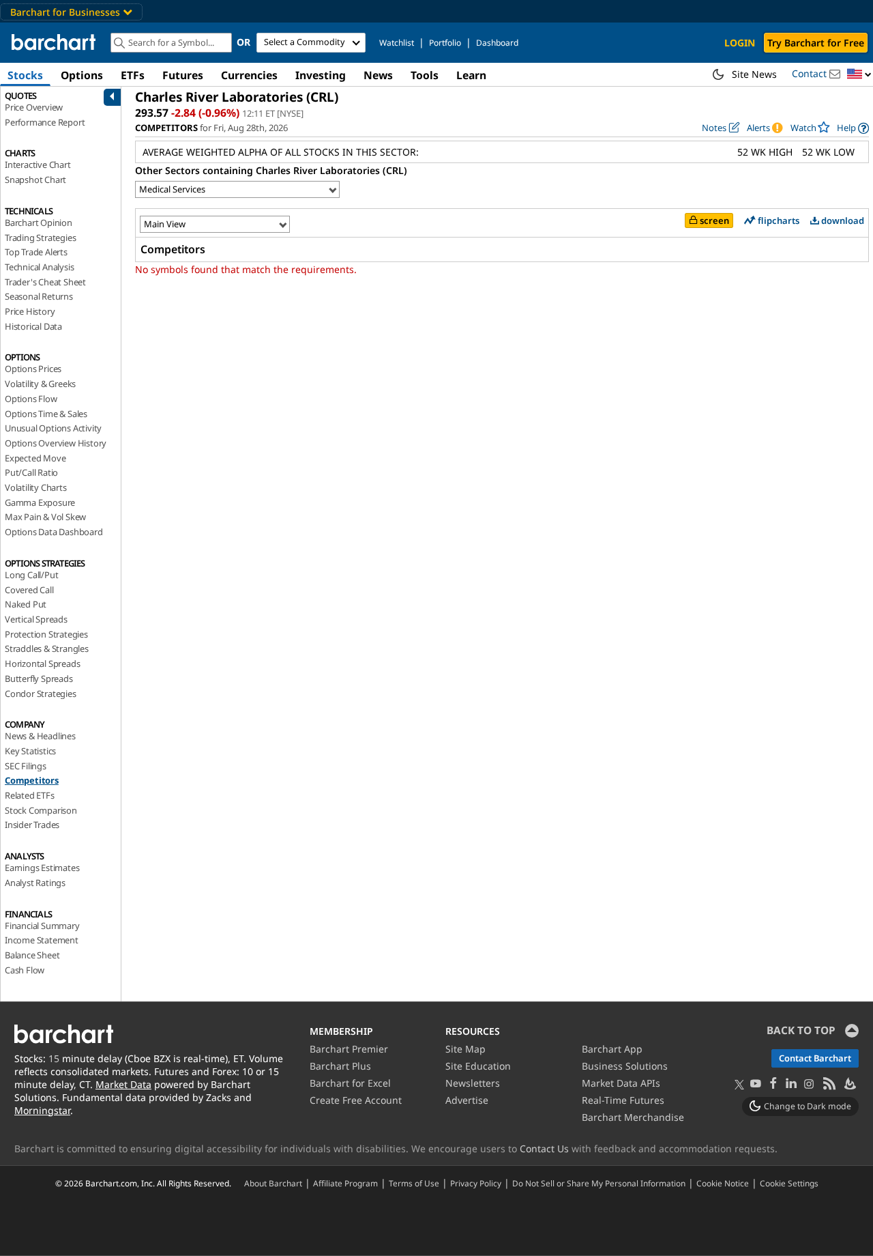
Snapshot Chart (35, 179)
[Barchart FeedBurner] (849, 1084)
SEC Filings (25, 766)
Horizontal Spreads (42, 663)
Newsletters (472, 1082)
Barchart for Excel (350, 1082)
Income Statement (41, 940)
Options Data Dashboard (54, 532)
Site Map (465, 1048)
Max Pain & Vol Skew (45, 517)
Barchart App (612, 1048)
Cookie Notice (722, 1183)
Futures (182, 75)
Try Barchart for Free (815, 42)
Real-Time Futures (623, 1100)
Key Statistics (30, 751)
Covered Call (29, 590)
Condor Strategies (40, 693)
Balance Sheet (32, 955)
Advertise (466, 1100)
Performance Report (45, 122)
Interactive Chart (38, 164)
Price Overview (34, 107)
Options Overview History (55, 443)
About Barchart (273, 1183)
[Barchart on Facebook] (773, 1084)
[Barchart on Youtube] (756, 1084)
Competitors (32, 780)
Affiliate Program (345, 1183)
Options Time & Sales (46, 414)
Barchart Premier (349, 1048)
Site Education (478, 1065)
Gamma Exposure (40, 502)
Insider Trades (32, 824)
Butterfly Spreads (39, 678)
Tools (425, 75)
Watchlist (396, 42)
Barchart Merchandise (633, 1117)
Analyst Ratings (35, 882)
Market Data (123, 1084)
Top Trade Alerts (36, 252)
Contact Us (544, 1148)
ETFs (133, 75)
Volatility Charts (36, 487)
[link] (853, 128)
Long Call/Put (31, 575)
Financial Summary (42, 925)
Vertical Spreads (36, 619)
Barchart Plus (340, 1065)
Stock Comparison (41, 810)
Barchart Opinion (38, 222)
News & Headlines (40, 736)
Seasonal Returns (39, 296)
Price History (30, 311)
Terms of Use (414, 1183)
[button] (859, 74)
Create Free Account (356, 1100)
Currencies (249, 75)
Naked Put (25, 604)
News (378, 75)
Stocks (25, 75)
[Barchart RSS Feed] (828, 1084)
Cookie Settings (789, 1183)
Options (82, 75)
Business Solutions (625, 1065)
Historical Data (33, 326)
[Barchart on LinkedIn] (791, 1084)
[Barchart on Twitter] (739, 1085)
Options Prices (33, 368)
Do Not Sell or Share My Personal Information (598, 1183)
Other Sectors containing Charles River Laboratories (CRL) (271, 170)
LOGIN (739, 42)
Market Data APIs (621, 1082)
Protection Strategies (46, 634)
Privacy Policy (475, 1183)
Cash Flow (24, 970)
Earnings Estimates (42, 867)
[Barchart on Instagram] (809, 1084)
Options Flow (31, 398)
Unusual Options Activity (53, 428)
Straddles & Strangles (47, 648)
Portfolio (445, 42)
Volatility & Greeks (40, 383)
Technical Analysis (39, 267)
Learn (471, 75)
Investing (320, 75)
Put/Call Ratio (31, 472)
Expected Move (35, 458)
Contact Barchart (815, 1058)
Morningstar (42, 1110)
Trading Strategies (40, 237)
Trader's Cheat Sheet (45, 282)
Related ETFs (30, 795)
